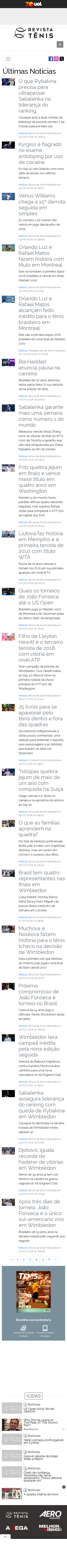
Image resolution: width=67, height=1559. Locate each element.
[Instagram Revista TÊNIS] (56, 58)
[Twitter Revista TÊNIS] (61, 58)
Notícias (23, 133)
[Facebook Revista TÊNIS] (50, 58)
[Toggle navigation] (8, 59)
